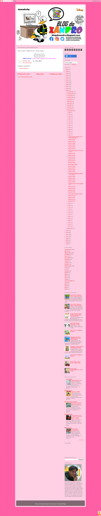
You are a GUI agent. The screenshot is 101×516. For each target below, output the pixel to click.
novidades (67, 271)
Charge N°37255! (71, 155)
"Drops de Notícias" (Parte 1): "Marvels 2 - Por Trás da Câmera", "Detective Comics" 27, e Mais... (76, 417)
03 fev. (69, 222)
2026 (67, 69)
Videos (66, 285)
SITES (66, 276)
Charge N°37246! (71, 176)
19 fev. (69, 129)
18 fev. (69, 131)
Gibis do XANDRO (68, 281)
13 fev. (69, 207)
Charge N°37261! (71, 141)
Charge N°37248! (71, 170)
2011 (67, 236)
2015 (67, 90)
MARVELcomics (68, 266)
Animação (67, 262)
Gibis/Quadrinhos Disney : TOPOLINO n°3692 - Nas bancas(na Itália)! (75, 338)
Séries (66, 284)
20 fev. (69, 127)
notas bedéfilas (69, 379)
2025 (67, 71)
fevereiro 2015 (70, 110)
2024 (67, 73)
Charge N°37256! (71, 153)
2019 (67, 82)
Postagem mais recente (24, 74)
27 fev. (69, 114)
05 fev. (69, 218)
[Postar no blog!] (37, 61)
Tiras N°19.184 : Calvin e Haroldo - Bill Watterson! (75, 362)
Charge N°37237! (71, 197)
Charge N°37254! (71, 157)
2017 (67, 86)
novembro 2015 (70, 93)
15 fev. (69, 203)
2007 (67, 244)
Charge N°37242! (71, 186)
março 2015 (69, 109)
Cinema (66, 279)
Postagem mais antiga (56, 74)
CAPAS (66, 261)
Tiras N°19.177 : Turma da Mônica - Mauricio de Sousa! (76, 295)
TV (65, 269)
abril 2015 (69, 107)
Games (66, 282)
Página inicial (40, 74)
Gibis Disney (67, 254)
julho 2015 (69, 101)
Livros (66, 267)
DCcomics (67, 264)
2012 (67, 234)
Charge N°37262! (71, 139)
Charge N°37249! (71, 168)
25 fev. (69, 118)
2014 (67, 230)
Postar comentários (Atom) (26, 77)
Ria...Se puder (67, 257)
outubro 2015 (70, 95)
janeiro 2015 (70, 228)
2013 (67, 232)
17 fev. (69, 133)
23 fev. (69, 122)
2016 (67, 88)
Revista (66, 256)
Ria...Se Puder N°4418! (72, 164)
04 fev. (69, 220)
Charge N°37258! (71, 147)
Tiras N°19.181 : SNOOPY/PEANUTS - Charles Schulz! (76, 370)
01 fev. (69, 226)
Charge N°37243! (71, 182)
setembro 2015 (70, 97)
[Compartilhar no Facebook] (39, 61)
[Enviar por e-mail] (35, 61)
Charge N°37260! (71, 143)
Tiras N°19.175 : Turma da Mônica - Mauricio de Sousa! (76, 305)
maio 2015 (69, 105)
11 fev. (69, 211)
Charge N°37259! (71, 145)
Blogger (64, 504)
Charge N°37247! (71, 171)
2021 (67, 79)
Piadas (66, 289)
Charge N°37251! (71, 162)
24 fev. (69, 120)
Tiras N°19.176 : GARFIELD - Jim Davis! (76, 331)
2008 (67, 242)
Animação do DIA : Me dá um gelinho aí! (75, 184)
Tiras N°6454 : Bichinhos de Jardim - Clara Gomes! (75, 174)
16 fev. (69, 135)
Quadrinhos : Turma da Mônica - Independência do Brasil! (76, 347)
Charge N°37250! (71, 166)
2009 (67, 240)
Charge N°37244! (71, 180)
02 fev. (69, 224)
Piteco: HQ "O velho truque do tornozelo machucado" (76, 403)
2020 (67, 81)
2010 (67, 238)
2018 (67, 84)
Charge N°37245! (71, 178)
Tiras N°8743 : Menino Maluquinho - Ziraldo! (75, 323)
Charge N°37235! (71, 201)
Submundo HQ (69, 414)
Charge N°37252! (71, 160)
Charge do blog (68, 249)
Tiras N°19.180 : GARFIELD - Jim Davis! (76, 355)
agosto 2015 (69, 99)
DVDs (66, 287)
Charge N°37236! (71, 199)
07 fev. (69, 214)
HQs (24, 62)
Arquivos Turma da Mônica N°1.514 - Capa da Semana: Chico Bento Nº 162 (75, 315)
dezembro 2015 (70, 92)
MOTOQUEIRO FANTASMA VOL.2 (75, 429)
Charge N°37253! (71, 159)
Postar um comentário (23, 68)
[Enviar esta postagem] (33, 60)
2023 (67, 75)
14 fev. (69, 205)
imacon (55, 504)
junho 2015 (69, 103)
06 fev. (69, 216)
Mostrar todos (81, 439)
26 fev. (69, 116)
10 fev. (69, 213)
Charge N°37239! (71, 192)
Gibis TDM (67, 259)
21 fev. (69, 125)
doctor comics (69, 428)
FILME (66, 272)
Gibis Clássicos (69, 390)
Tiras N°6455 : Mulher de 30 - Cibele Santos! (75, 151)
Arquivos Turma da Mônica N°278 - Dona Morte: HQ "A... (75, 137)
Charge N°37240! (71, 190)
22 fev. (69, 123)
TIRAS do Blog (28, 62)
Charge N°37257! (71, 148)
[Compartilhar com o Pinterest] (41, 61)
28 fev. (69, 112)
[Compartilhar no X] (38, 61)
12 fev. (69, 209)
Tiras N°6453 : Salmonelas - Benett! (75, 194)
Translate (74, 64)
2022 (67, 77)
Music (66, 274)
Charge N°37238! (71, 195)
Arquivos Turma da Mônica (71, 401)
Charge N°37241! (71, 188)
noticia (66, 277)
